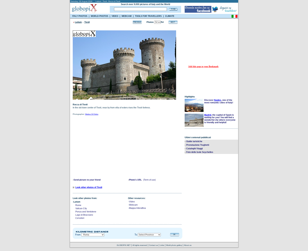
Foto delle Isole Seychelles (199, 152)
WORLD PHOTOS (99, 16)
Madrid (207, 115)
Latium (78, 22)
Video (132, 201)
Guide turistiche (194, 141)
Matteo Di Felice (91, 114)
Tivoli (87, 22)
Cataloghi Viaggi (194, 148)
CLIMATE (169, 16)
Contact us (153, 245)
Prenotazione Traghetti (197, 145)
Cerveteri (79, 218)
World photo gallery (174, 245)
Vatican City (81, 208)
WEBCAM (127, 16)
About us (187, 245)
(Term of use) (149, 180)
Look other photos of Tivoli (88, 187)
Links (162, 245)
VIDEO (115, 16)
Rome (78, 205)
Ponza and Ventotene (85, 211)
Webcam (133, 205)
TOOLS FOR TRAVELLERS (148, 16)
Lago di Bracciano (84, 215)
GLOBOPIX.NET (123, 245)
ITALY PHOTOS (79, 16)
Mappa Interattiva (137, 208)
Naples (217, 100)
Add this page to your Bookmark (203, 66)
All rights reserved (139, 245)
